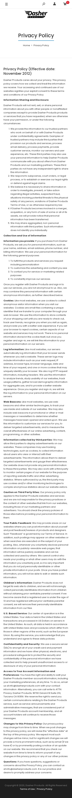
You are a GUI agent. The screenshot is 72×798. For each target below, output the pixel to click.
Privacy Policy (44, 789)
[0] (65, 4)
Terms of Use (27, 789)
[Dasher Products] (36, 14)
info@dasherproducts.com (24, 685)
